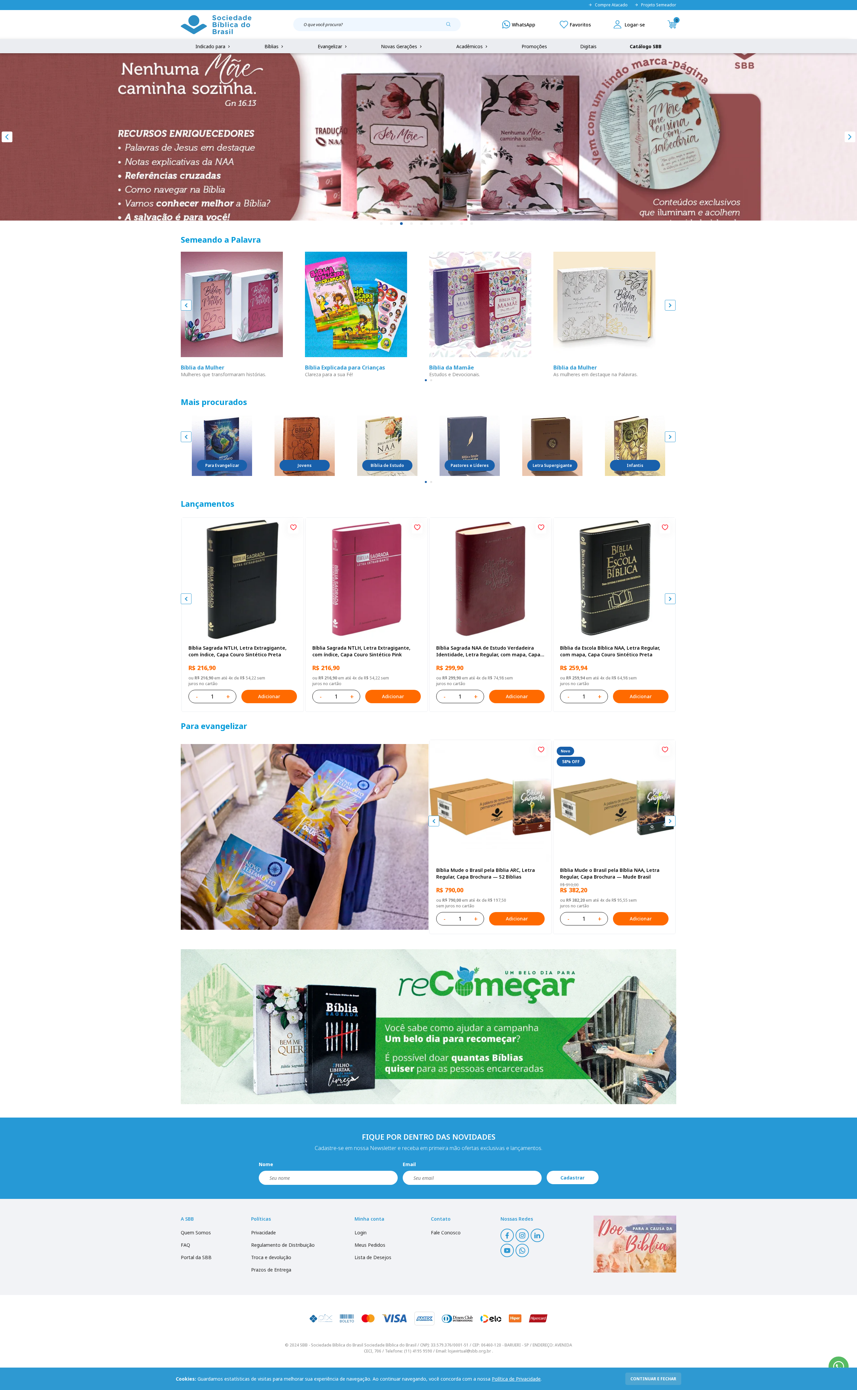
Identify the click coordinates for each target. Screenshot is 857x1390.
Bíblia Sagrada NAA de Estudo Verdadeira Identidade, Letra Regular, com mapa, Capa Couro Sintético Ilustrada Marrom (488, 651)
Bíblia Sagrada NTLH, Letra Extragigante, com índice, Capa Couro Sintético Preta (237, 651)
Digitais (588, 46)
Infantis (635, 465)
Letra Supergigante (552, 465)
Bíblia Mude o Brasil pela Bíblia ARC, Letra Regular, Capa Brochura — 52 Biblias (485, 873)
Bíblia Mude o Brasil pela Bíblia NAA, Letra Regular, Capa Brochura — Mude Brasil (609, 873)
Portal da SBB (196, 1257)
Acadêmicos (470, 46)
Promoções (534, 46)
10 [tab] (472, 224)
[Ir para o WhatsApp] (839, 1367)
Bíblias (272, 46)
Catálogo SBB (645, 46)
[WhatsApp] (518, 24)
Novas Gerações (399, 46)
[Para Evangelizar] (222, 446)
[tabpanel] (428, 137)
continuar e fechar (653, 1379)
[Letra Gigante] (552, 446)
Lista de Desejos (373, 1257)
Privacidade (263, 1232)
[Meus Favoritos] (575, 24)
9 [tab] (462, 224)
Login (361, 1232)
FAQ (185, 1245)
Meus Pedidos (370, 1245)
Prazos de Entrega (271, 1269)
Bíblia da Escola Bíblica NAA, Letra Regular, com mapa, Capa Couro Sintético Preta (610, 651)
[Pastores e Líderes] (470, 446)
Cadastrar (572, 1177)
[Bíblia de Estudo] (387, 446)
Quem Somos (196, 1232)
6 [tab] (432, 224)
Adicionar (269, 696)
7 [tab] (442, 224)
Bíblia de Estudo (387, 465)
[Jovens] (305, 446)
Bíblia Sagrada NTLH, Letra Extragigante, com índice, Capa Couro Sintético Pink (361, 651)
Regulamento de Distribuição (283, 1245)
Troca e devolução (271, 1257)
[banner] (304, 837)
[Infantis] (635, 446)
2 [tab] (391, 224)
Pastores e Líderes (470, 465)
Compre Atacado (611, 5)
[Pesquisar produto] (451, 26)
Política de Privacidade (516, 1379)
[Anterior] (7, 137)
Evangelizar (330, 46)
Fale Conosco (446, 1232)
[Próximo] (850, 137)
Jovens (305, 465)
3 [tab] (401, 224)
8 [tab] (452, 224)
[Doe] (635, 1244)
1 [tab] (381, 224)
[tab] (426, 380)
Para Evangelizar (222, 465)
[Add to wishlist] (293, 528)
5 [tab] (421, 224)
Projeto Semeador (658, 5)
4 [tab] (411, 224)
